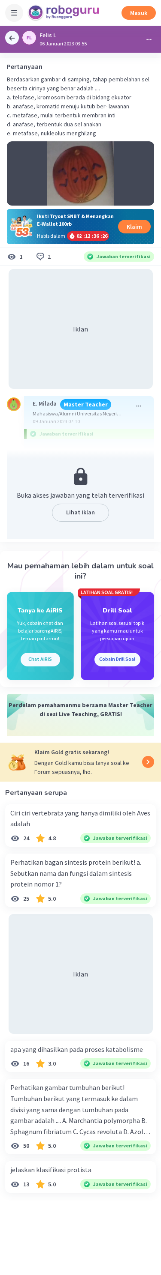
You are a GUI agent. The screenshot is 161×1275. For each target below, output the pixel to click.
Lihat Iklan (80, 512)
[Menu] (14, 13)
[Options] (149, 39)
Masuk (138, 13)
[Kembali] (12, 38)
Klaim (134, 226)
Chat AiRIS (40, 659)
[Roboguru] (64, 13)
